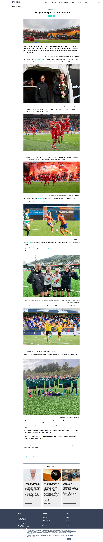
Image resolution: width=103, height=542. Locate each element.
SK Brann (35, 109)
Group (38, 501)
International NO (28, 503)
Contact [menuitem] (74, 2)
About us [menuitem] (47, 2)
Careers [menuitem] (60, 2)
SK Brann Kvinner (37, 59)
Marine (34, 501)
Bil (64, 503)
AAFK (34, 198)
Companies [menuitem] (53, 2)
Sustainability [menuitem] (67, 2)
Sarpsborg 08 (41, 198)
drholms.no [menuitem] (44, 527)
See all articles (52, 9)
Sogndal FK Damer (52, 248)
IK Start (35, 306)
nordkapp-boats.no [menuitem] (46, 523)
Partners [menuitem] (80, 2)
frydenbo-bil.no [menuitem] (45, 517)
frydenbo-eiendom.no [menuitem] (46, 522)
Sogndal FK (28, 242)
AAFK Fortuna (45, 202)
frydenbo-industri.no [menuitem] (46, 520)
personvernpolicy (30, 533)
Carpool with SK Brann (32, 456)
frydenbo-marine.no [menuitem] (46, 518)
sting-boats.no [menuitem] (45, 525)
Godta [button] (69, 539)
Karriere (74, 503)
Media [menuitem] (85, 2)
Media (15, 6)
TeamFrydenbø (28, 501)
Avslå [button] (73, 539)
